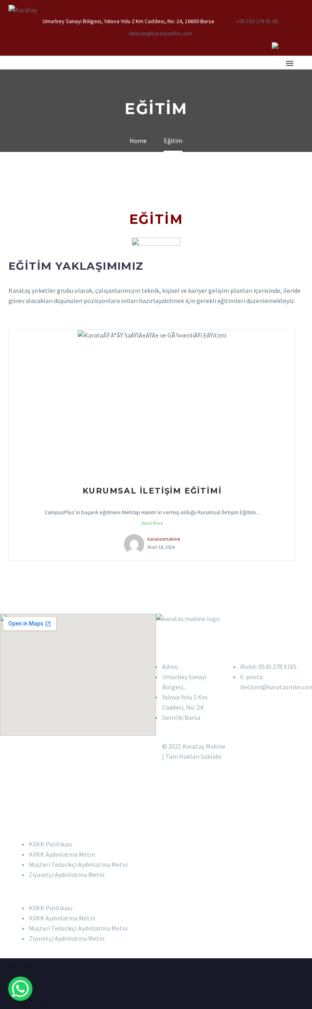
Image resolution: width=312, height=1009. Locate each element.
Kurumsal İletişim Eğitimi (152, 491)
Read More (152, 523)
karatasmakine (163, 539)
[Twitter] (275, 45)
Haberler (244, 74)
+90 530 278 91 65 (257, 21)
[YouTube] (299, 45)
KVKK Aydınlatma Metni (62, 854)
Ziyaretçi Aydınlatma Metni (66, 874)
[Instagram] (287, 45)
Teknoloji (138, 74)
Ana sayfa (34, 74)
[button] (156, 891)
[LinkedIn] (263, 45)
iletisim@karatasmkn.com (160, 33)
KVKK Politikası (50, 844)
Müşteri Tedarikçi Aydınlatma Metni (78, 864)
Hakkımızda (86, 74)
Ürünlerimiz (192, 74)
